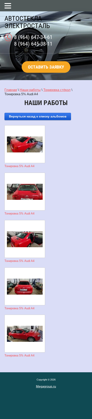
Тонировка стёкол (57, 90)
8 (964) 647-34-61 (33, 37)
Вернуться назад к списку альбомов (38, 116)
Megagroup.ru (46, 386)
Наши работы (30, 90)
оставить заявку (46, 67)
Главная (10, 90)
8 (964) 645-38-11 (33, 44)
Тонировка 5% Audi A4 (19, 166)
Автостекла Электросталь (27, 22)
